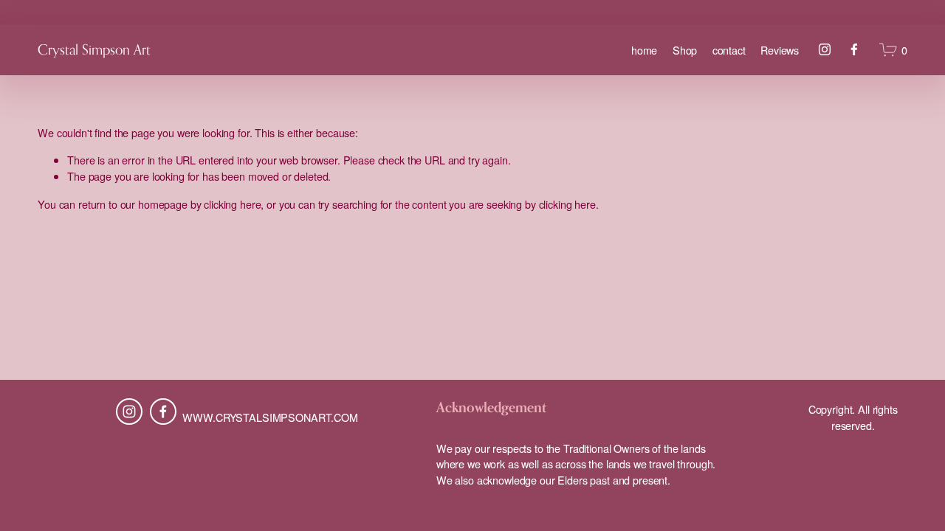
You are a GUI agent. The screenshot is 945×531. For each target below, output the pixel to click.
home (644, 50)
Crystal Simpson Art (94, 49)
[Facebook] (854, 49)
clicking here (232, 204)
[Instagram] (824, 49)
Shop (685, 50)
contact (729, 50)
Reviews (779, 50)
